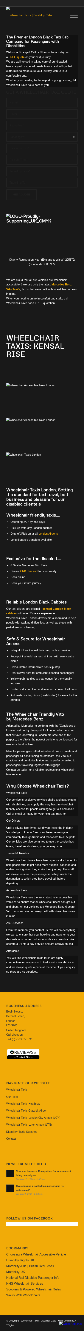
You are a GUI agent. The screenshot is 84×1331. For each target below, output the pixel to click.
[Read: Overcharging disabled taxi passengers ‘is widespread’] (10, 1188)
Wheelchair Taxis (17, 1089)
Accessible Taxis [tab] (17, 890)
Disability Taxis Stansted (21, 1131)
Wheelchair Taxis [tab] (17, 792)
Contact (11, 1138)
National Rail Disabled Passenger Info (32, 1277)
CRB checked (28, 571)
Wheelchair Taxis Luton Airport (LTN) (29, 1124)
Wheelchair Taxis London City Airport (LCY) (33, 1117)
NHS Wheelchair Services (24, 1283)
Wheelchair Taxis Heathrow (23, 1103)
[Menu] (72, 15)
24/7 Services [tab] (14, 923)
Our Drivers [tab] (13, 820)
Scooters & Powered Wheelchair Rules (33, 1289)
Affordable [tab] (12, 951)
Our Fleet (12, 1096)
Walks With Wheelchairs (23, 1295)
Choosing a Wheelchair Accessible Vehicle (36, 1254)
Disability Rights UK (20, 1260)
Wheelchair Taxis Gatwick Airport (26, 1110)
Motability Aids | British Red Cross (30, 1266)
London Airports (48, 533)
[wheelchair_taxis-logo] (34, 15)
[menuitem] (72, 15)
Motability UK (15, 1272)
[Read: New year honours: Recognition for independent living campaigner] (10, 1173)
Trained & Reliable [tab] (17, 853)
